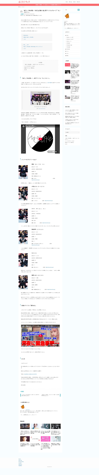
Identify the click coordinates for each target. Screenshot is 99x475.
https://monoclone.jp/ (42, 108)
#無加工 (25, 37)
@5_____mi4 (26, 44)
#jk (32, 46)
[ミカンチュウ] (24, 2)
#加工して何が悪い (30, 37)
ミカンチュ (28, 409)
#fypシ (35, 46)
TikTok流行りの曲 (69, 45)
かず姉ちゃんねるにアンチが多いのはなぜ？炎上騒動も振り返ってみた (71, 120)
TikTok (67, 35)
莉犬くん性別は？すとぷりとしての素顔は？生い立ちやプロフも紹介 (71, 114)
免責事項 (20, 465)
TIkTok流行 (68, 43)
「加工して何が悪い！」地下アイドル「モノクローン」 (34, 64)
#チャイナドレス (39, 46)
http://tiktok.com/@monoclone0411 (30, 374)
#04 (31, 46)
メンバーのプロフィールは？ (29, 66)
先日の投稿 (49, 82)
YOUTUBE (68, 49)
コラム (22, 391)
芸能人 (67, 55)
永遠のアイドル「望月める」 (69, 142)
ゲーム (67, 51)
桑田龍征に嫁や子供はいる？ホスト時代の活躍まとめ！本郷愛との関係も (72, 117)
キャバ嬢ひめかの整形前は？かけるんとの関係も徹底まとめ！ (72, 123)
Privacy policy (21, 461)
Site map (20, 460)
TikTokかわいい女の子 (70, 39)
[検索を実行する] (79, 10)
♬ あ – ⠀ (25, 39)
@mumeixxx (26, 35)
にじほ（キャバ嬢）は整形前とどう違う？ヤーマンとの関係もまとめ (72, 111)
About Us (20, 464)
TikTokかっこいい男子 (70, 37)
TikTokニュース (69, 41)
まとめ (25, 69)
